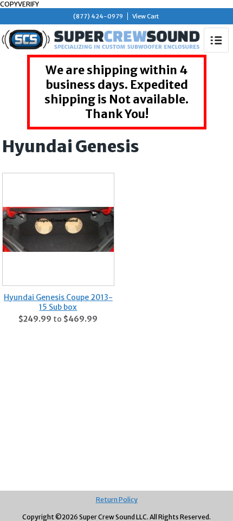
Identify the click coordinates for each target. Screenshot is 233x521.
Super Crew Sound (101, 39)
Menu (216, 40)
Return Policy (117, 500)
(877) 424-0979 (98, 16)
